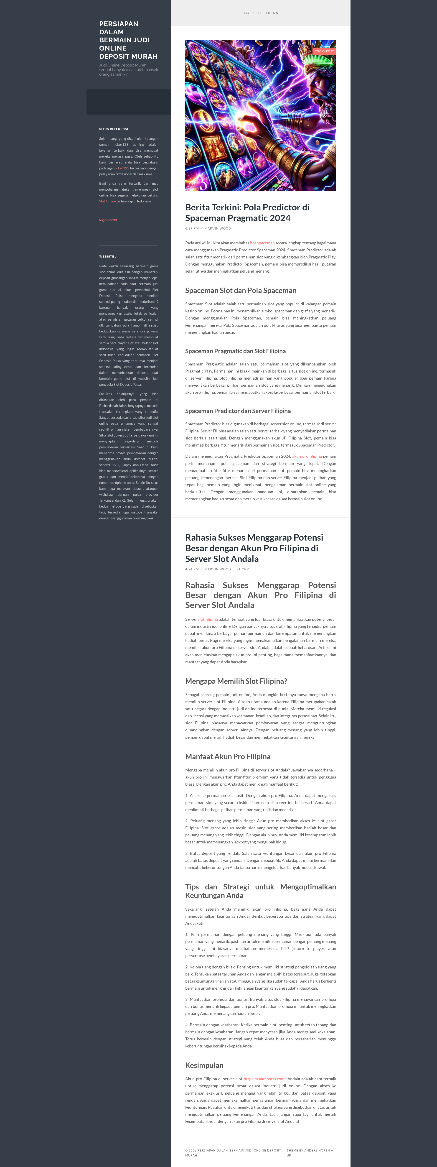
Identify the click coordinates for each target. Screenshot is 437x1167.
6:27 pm (192, 228)
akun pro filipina (307, 456)
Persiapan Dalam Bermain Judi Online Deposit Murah (128, 40)
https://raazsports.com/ (265, 1078)
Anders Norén (317, 1150)
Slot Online (107, 201)
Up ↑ (291, 1155)
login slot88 (108, 220)
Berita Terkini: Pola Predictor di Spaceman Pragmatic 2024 (247, 212)
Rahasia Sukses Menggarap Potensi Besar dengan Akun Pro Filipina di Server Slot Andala (254, 548)
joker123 (122, 168)
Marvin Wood (217, 228)
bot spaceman (262, 242)
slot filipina (208, 619)
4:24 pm (192, 569)
